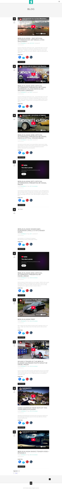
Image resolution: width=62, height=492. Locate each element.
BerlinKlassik (23, 43)
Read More (21, 62)
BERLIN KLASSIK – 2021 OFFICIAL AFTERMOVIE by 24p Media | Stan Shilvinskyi (31, 39)
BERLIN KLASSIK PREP (26, 319)
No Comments (35, 186)
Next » (16, 473)
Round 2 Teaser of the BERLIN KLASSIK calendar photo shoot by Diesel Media (32, 363)
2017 (31, 186)
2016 (31, 277)
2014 (31, 411)
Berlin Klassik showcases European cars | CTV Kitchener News (31, 230)
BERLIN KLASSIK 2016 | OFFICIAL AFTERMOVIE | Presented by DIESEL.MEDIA (30, 274)
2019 (31, 43)
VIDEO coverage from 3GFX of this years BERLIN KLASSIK (32, 408)
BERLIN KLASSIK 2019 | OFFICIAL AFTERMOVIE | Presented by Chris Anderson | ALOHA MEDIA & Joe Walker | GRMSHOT (32, 88)
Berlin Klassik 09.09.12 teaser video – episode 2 (33, 452)
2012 (31, 454)
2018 (31, 139)
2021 (33, 43)
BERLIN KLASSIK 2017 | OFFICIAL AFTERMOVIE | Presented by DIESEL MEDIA (32, 182)
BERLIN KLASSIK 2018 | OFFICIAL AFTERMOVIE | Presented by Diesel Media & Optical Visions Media (32, 136)
